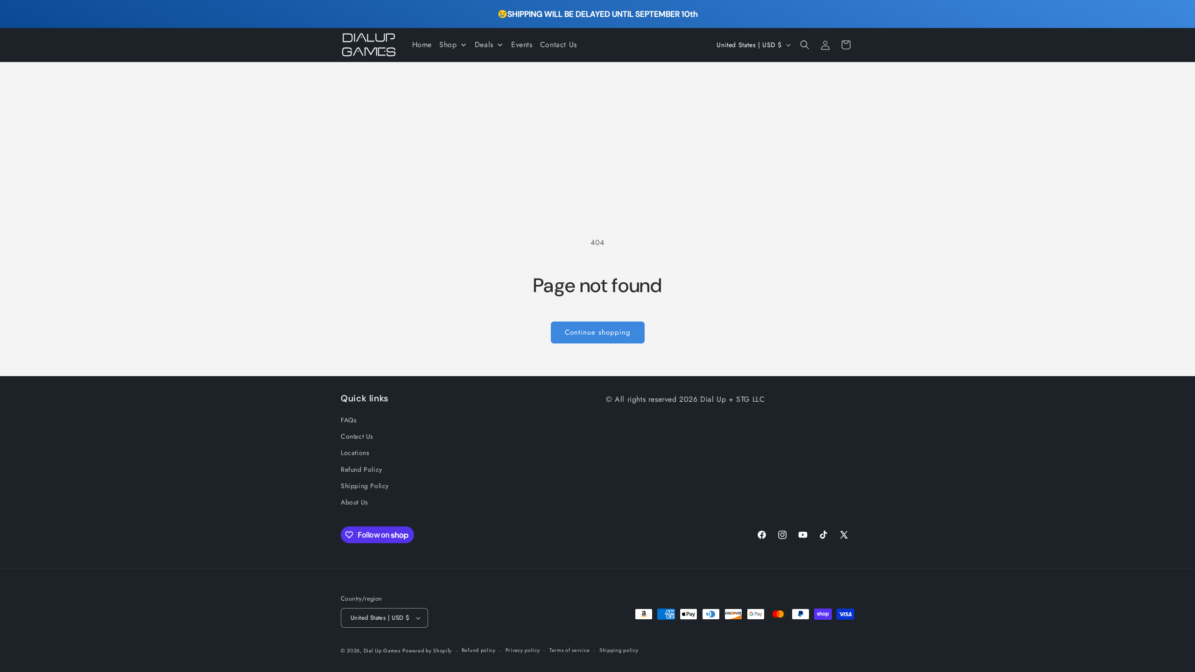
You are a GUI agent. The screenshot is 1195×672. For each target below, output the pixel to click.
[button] (804, 45)
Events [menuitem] (522, 44)
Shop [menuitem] (448, 44)
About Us (354, 502)
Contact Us (357, 436)
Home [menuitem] (422, 44)
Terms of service (569, 650)
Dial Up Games (382, 650)
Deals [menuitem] (484, 44)
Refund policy (479, 650)
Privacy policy (523, 650)
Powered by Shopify (427, 650)
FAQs (349, 420)
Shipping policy (619, 650)
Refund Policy (361, 469)
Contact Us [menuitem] (558, 44)
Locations (355, 452)
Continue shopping (598, 332)
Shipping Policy (365, 485)
